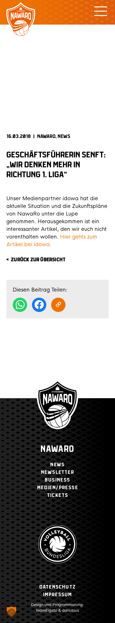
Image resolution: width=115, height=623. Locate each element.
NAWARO (46, 136)
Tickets (57, 495)
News (63, 136)
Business (57, 480)
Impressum (57, 594)
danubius (70, 610)
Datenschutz (57, 587)
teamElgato (46, 610)
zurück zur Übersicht (38, 259)
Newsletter (57, 472)
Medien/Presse (57, 487)
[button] (11, 611)
